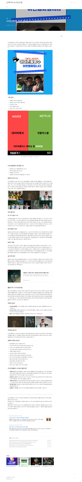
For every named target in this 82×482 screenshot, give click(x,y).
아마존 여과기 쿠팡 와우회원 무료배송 (19, 417)
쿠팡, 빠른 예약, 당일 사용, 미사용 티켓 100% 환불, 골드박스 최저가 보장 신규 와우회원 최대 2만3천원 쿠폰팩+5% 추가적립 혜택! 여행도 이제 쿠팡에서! (30, 429)
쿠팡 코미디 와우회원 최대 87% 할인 (18, 427)
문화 (10, 438)
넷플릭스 (12, 102)
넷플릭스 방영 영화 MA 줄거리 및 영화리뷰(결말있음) (19, 443)
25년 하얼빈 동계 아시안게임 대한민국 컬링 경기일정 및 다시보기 (22, 441)
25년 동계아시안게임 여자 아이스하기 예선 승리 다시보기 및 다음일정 (23, 440)
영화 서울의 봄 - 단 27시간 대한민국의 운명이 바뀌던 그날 (20, 445)
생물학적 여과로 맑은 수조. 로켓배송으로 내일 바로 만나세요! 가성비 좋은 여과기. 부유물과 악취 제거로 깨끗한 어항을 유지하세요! (26, 420)
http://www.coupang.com (14, 415)
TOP (75, 478)
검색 (72, 3)
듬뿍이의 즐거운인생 (14, 2)
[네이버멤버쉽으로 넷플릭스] (30, 154)
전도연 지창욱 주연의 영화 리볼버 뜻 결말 (17, 446)
